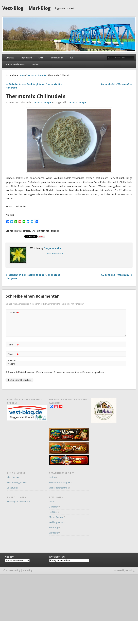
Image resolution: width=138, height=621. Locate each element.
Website (11, 364)
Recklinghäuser (56, 522)
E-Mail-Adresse (13, 357)
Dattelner (53, 506)
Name (13, 345)
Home (22, 75)
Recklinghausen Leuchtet (18, 501)
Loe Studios (12, 487)
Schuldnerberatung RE (59, 482)
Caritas (52, 477)
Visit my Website (55, 253)
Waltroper (54, 532)
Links (41, 57)
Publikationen (56, 57)
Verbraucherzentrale (59, 487)
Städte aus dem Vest (15, 64)
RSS (71, 57)
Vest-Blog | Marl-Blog (26, 8)
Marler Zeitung (56, 517)
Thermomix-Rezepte (36, 75)
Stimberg (53, 527)
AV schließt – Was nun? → (116, 84)
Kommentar (13, 313)
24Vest (52, 501)
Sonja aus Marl (53, 248)
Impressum (26, 57)
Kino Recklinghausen (17, 482)
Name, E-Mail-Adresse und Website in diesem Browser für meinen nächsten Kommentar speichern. (57, 372)
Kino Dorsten (13, 477)
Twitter (35, 64)
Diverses (10, 57)
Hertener (53, 512)
